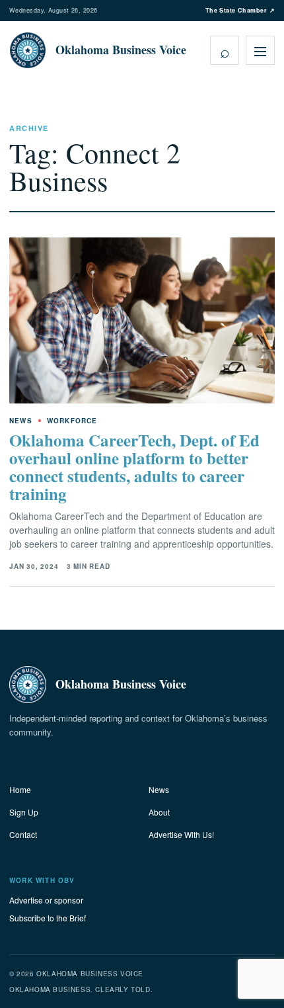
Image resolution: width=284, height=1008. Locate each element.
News (159, 789)
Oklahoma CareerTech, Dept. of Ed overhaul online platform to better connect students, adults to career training (134, 467)
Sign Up (23, 812)
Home (20, 789)
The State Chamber (240, 10)
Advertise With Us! (181, 834)
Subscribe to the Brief (47, 917)
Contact (23, 834)
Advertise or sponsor (46, 899)
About (159, 812)
